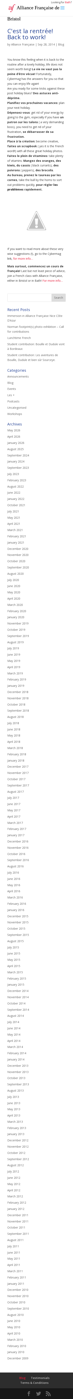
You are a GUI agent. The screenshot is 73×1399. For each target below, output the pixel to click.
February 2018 (16, 754)
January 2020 (15, 617)
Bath (68, 2)
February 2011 (16, 1277)
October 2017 (16, 779)
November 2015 (18, 922)
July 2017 (13, 798)
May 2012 (13, 1184)
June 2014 (13, 1028)
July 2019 (13, 648)
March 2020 (15, 605)
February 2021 (16, 536)
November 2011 (18, 1221)
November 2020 (18, 555)
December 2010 (17, 1290)
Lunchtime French (19, 338)
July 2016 (13, 872)
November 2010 (18, 1296)
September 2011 (18, 1234)
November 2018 (18, 698)
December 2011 (17, 1215)
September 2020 (18, 567)
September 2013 (18, 1084)
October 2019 (16, 630)
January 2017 (15, 835)
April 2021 (13, 524)
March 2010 (15, 1340)
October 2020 (16, 561)
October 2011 (16, 1227)
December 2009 (17, 1358)
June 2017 (13, 804)
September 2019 (18, 636)
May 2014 (13, 1034)
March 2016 (15, 897)
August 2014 (15, 1016)
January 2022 (15, 499)
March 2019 (15, 673)
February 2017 (16, 829)
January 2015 (15, 984)
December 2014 (17, 991)
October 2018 (16, 704)
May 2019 (13, 661)
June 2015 (13, 953)
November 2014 (18, 997)
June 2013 (13, 1103)
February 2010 (16, 1346)
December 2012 (17, 1140)
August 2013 (15, 1090)
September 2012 (18, 1159)
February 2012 (16, 1202)
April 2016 (13, 891)
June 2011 (13, 1252)
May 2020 (13, 592)
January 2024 (15, 461)
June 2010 (13, 1321)
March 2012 (15, 1196)
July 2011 (13, 1246)
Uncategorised (16, 408)
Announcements (18, 376)
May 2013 (13, 1109)
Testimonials (40, 1378)
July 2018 (13, 723)
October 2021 (16, 505)
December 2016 (17, 841)
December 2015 (17, 916)
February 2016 (16, 904)
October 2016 (16, 854)
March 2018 (15, 748)
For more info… (52, 281)
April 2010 (13, 1333)
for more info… (23, 258)
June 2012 (13, 1178)
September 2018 (18, 710)
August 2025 (15, 449)
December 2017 (17, 766)
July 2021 (13, 511)
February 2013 (16, 1128)
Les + (11, 395)
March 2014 (15, 1047)
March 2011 (15, 1271)
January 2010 (15, 1352)
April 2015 (13, 966)
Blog (61, 44)
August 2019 (15, 642)
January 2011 (15, 1284)
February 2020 (16, 611)
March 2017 (15, 823)
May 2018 (13, 735)
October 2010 (16, 1302)
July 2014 (13, 1022)
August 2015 (15, 941)
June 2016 (13, 879)
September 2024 (18, 455)
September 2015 (18, 935)
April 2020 (13, 598)
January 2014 (15, 1059)
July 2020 (13, 580)
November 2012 (18, 1146)
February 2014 (16, 1053)
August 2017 (15, 792)
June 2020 (13, 586)
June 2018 (13, 729)
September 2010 (18, 1308)
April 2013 (13, 1115)
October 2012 (16, 1153)
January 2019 (15, 686)
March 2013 (15, 1122)
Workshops (14, 414)
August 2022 (15, 486)
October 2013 (16, 1078)
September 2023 (18, 468)
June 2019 (13, 654)
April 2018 (13, 742)
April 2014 (13, 1041)
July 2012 (13, 1171)
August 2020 (15, 574)
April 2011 (13, 1265)
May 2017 (13, 810)
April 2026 (13, 436)
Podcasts (13, 401)
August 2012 (15, 1165)
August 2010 (15, 1315)
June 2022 (13, 492)
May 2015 (13, 960)
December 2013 (17, 1066)
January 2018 (15, 760)
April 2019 (13, 667)
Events (11, 389)
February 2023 (16, 480)
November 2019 (18, 623)
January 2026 (15, 443)
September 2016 (18, 860)
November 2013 (18, 1072)
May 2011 (13, 1258)
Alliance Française (22, 44)
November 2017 (18, 773)
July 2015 (13, 947)
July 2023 (13, 474)
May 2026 (13, 430)
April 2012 (13, 1190)
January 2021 (15, 542)
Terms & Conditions (34, 1383)
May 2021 (13, 518)
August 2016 (15, 866)
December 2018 (17, 692)
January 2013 (15, 1134)
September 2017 (18, 785)
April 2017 (13, 816)
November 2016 (18, 848)
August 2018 (15, 717)
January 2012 (15, 1209)
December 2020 (17, 549)
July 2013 (13, 1097)
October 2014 (16, 1003)
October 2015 (16, 928)
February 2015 (16, 978)
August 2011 (15, 1240)
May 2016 (13, 885)
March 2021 (15, 530)
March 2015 (15, 972)
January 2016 (15, 910)
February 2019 (16, 679)
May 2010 (13, 1327)
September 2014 (18, 1010)
